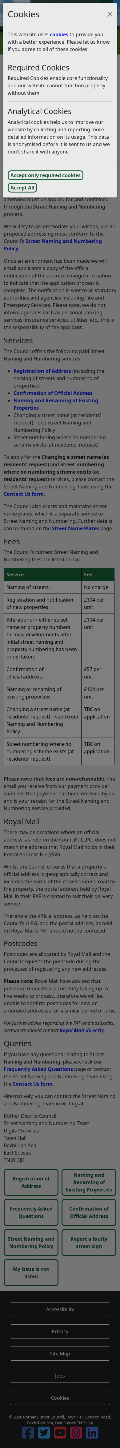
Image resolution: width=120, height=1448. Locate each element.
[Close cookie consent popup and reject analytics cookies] (110, 14)
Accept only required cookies (45, 175)
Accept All (22, 187)
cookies (59, 34)
